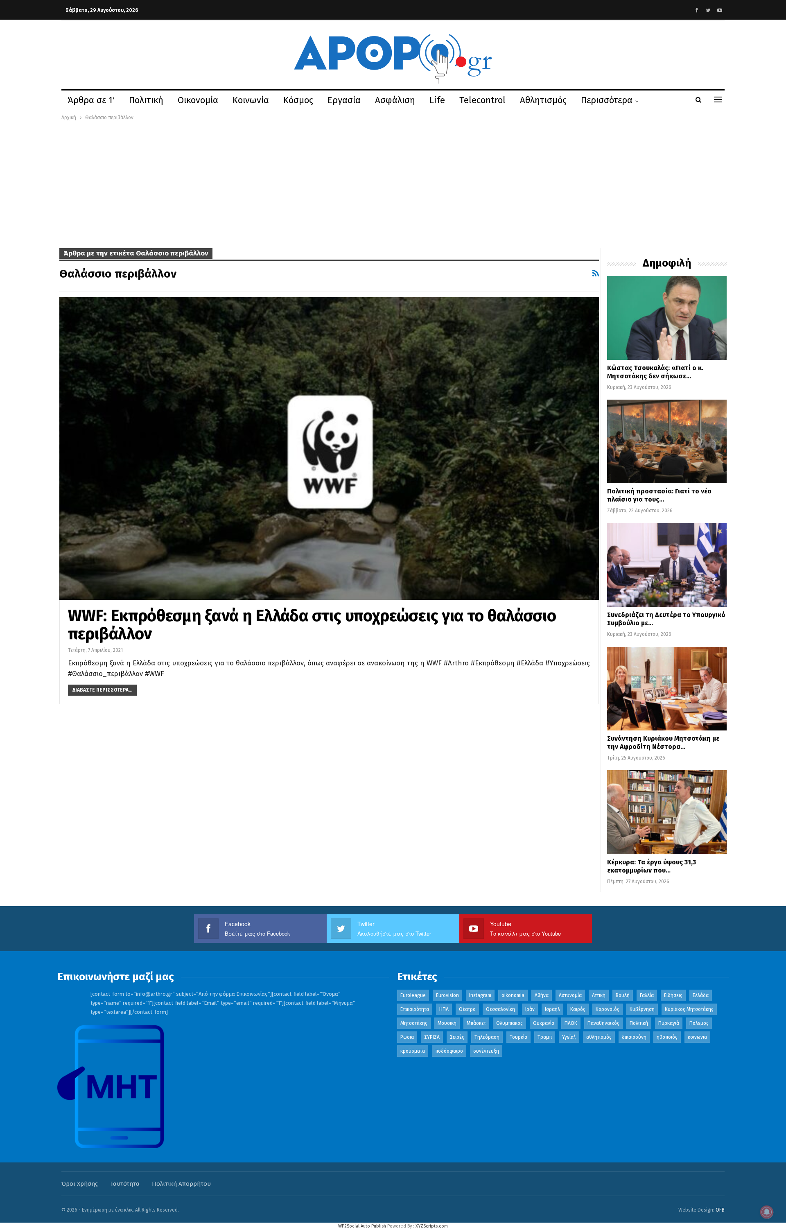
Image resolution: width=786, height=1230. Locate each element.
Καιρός (577, 1009)
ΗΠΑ (444, 1009)
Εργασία (344, 100)
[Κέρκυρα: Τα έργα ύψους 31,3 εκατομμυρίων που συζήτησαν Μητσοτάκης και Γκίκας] (667, 812)
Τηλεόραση (486, 1037)
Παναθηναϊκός (603, 1023)
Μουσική (447, 1023)
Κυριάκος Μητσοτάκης (689, 1009)
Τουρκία (518, 1037)
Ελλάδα (701, 995)
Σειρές (457, 1037)
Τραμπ (545, 1037)
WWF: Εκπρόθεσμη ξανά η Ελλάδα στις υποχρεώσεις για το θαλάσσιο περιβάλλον (312, 625)
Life (437, 100)
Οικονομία (198, 100)
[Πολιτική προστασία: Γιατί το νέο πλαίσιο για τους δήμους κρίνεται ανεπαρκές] (667, 441)
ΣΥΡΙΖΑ (432, 1037)
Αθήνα (542, 995)
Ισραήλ (552, 1009)
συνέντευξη (486, 1051)
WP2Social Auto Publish (362, 1226)
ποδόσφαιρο (449, 1051)
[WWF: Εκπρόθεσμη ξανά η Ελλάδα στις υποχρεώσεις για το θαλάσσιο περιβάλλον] (329, 448)
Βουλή (623, 995)
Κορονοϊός (607, 1009)
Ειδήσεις (673, 995)
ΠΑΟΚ (571, 1023)
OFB (720, 1210)
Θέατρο (467, 1009)
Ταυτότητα (125, 1183)
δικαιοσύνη (634, 1037)
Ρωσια (407, 1037)
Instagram (480, 995)
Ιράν (530, 1009)
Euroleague (413, 995)
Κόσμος (298, 100)
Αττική (598, 995)
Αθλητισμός (543, 100)
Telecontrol (482, 100)
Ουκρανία (543, 1023)
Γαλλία (647, 995)
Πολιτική (146, 100)
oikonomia (512, 995)
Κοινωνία (251, 100)
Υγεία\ (569, 1037)
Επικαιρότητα (414, 1009)
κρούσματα (412, 1051)
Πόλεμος (699, 1023)
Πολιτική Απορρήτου (181, 1183)
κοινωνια (697, 1037)
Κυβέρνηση (642, 1009)
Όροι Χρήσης (79, 1183)
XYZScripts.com (432, 1226)
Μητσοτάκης (413, 1023)
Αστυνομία (570, 995)
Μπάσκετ (476, 1023)
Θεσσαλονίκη (500, 1009)
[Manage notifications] (766, 1212)
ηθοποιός (667, 1037)
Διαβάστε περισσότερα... (102, 690)
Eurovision (447, 995)
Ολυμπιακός (509, 1023)
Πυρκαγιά (668, 1023)
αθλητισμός (599, 1037)
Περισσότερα (606, 100)
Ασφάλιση (395, 100)
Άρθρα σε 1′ (91, 100)
